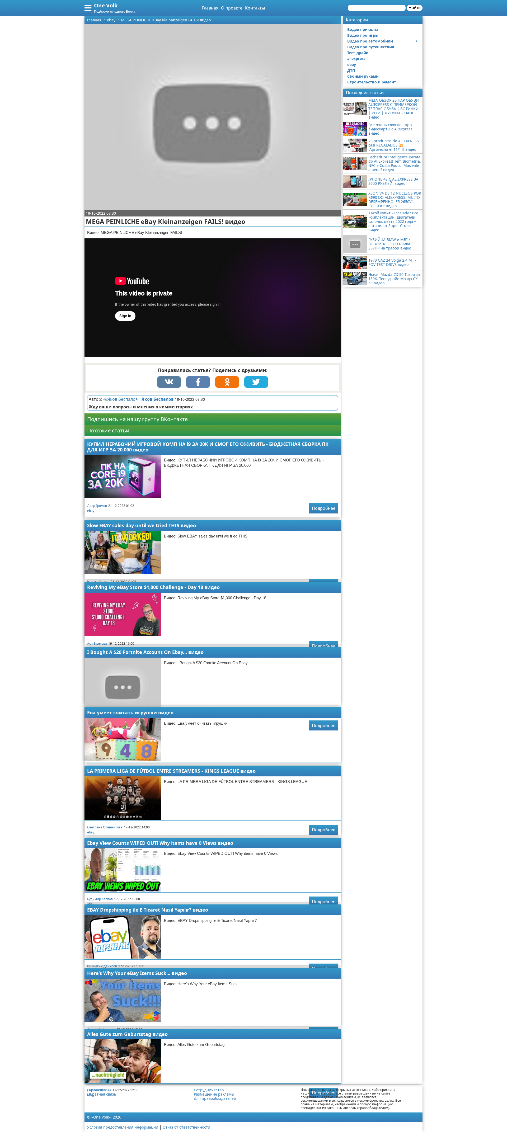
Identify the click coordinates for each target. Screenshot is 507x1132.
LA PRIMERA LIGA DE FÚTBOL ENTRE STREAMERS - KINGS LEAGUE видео (171, 771)
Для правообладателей (215, 1098)
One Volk (106, 5)
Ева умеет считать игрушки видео (130, 712)
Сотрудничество (209, 1090)
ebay (90, 510)
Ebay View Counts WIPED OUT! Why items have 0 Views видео (160, 843)
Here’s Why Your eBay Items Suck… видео (137, 973)
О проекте (231, 8)
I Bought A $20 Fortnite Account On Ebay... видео (145, 652)
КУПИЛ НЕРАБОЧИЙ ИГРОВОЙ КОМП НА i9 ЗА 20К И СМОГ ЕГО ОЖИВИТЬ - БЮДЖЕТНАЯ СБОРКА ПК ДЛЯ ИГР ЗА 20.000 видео (207, 447)
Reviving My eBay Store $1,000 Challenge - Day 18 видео (153, 587)
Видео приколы (362, 29)
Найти (415, 8)
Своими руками (363, 76)
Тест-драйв (357, 52)
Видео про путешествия (370, 46)
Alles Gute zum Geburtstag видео (127, 1034)
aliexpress (356, 58)
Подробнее (323, 508)
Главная (210, 8)
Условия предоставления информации (122, 1127)
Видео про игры (362, 35)
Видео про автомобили (370, 41)
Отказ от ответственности (186, 1127)
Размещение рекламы (214, 1094)
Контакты (255, 8)
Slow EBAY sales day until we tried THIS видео (141, 525)
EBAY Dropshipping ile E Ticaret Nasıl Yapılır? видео (147, 910)
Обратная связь (101, 1094)
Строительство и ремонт (371, 81)
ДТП (351, 70)
